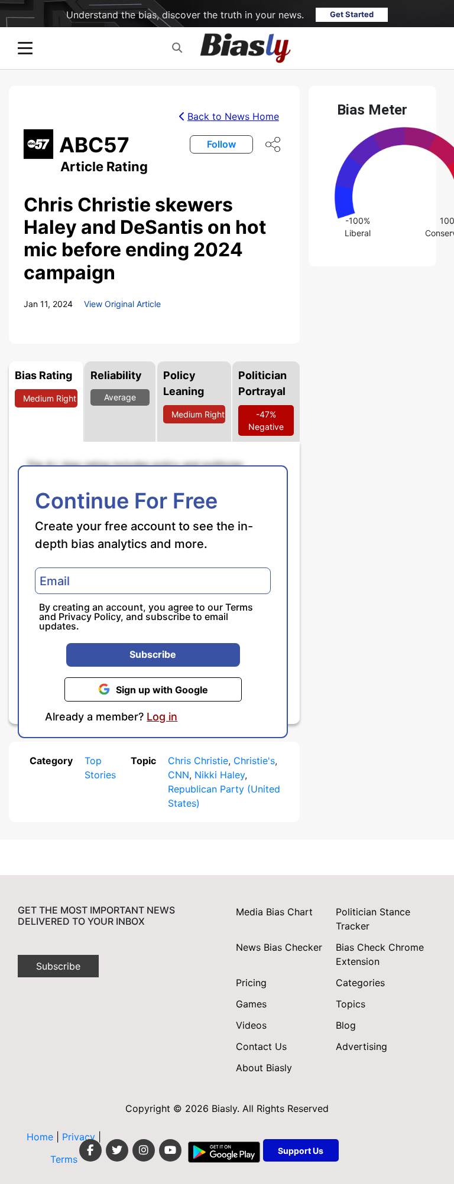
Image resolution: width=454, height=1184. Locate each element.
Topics (350, 1004)
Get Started (352, 14)
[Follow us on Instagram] (143, 1150)
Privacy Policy (90, 616)
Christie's (254, 760)
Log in (162, 717)
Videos (251, 1025)
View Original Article (122, 304)
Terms (239, 607)
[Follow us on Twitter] (117, 1150)
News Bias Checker (279, 947)
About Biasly (264, 1068)
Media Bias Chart (274, 912)
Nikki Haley (219, 775)
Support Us (300, 1151)
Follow (221, 144)
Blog (346, 1025)
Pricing (251, 983)
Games (251, 1004)
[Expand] (25, 48)
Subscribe (152, 654)
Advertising (361, 1046)
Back (233, 116)
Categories (360, 983)
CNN (178, 775)
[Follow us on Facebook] (90, 1150)
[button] (177, 48)
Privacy (80, 1137)
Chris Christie (198, 760)
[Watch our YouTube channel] (170, 1150)
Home (40, 1137)
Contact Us (261, 1046)
